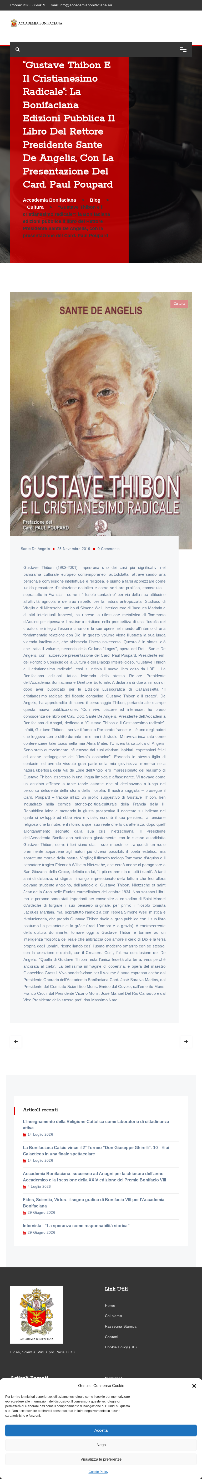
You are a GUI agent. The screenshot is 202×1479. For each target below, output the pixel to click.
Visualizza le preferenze (101, 1459)
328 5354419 (34, 5)
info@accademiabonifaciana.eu (86, 5)
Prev (16, 1042)
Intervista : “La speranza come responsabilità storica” (76, 1225)
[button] (194, 1385)
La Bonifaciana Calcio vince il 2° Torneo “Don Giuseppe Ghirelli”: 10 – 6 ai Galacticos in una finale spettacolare (96, 1150)
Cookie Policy (98, 1472)
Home (110, 1305)
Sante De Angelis (35, 549)
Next (186, 1042)
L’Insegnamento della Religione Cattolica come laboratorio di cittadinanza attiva (96, 1124)
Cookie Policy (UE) (121, 1347)
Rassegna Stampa (121, 1326)
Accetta (101, 1430)
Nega (101, 1444)
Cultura (179, 303)
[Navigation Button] (183, 49)
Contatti (111, 1337)
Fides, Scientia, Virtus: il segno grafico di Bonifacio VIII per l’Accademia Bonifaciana (93, 1202)
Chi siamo (113, 1316)
